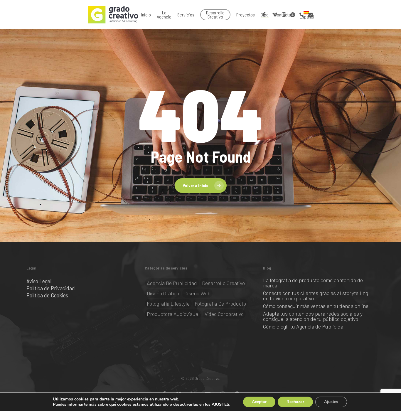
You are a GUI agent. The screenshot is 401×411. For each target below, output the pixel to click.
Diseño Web (197, 293)
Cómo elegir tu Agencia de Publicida (303, 326)
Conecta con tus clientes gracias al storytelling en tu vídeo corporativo (315, 295)
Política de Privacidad (50, 288)
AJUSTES (220, 404)
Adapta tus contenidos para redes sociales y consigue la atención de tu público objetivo (313, 316)
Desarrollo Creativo (223, 283)
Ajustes (331, 402)
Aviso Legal (38, 280)
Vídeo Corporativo (224, 314)
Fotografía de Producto (220, 303)
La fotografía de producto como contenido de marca (313, 282)
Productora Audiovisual (173, 314)
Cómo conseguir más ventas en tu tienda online (315, 306)
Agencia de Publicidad (172, 283)
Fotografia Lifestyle (168, 303)
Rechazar (295, 402)
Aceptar (259, 402)
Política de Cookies (47, 295)
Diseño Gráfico (163, 293)
